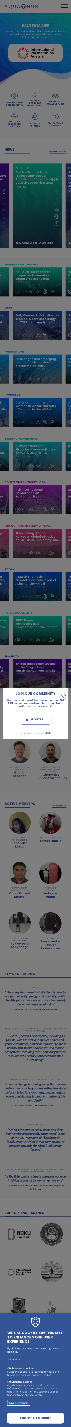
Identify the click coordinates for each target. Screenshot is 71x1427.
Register (36, 719)
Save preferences (18, 1402)
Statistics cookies (21, 1381)
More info (16, 1359)
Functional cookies (22, 1368)
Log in (48, 733)
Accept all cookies (35, 1418)
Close (63, 693)
